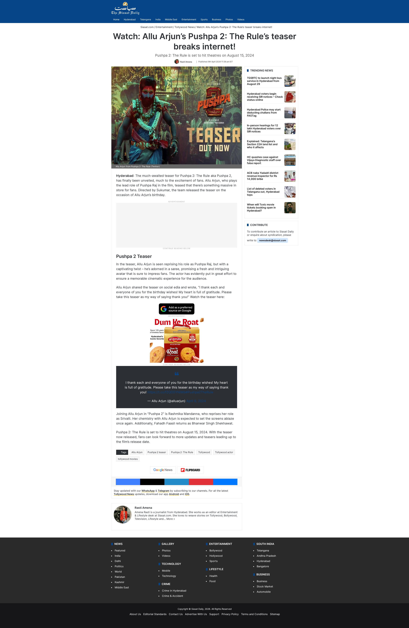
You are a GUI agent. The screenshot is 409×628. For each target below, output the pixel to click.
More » (170, 518)
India (158, 19)
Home (116, 19)
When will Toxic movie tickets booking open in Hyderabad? (261, 207)
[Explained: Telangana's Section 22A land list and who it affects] (290, 144)
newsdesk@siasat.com (272, 240)
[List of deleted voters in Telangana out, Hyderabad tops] (290, 191)
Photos (229, 19)
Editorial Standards (154, 614)
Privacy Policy (230, 614)
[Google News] (163, 470)
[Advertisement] (177, 225)
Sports (204, 19)
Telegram (163, 490)
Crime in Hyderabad (174, 590)
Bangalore (263, 566)
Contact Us (176, 614)
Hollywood (216, 555)
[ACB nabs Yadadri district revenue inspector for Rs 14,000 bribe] (290, 176)
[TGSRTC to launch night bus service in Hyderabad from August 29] (290, 81)
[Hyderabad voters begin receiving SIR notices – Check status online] (290, 96)
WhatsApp (148, 490)
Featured (120, 550)
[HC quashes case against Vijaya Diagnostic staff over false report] (290, 160)
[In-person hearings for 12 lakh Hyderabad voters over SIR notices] (290, 128)
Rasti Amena (186, 61)
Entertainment (189, 19)
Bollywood (215, 550)
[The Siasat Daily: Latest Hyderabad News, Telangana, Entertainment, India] (125, 8)
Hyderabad (130, 19)
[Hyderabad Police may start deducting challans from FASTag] (290, 112)
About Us (135, 614)
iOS (187, 494)
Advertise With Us (196, 614)
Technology (169, 575)
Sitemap (275, 614)
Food (212, 581)
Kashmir (119, 582)
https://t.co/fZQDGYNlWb (166, 392)
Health (213, 575)
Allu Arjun (137, 452)
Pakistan (120, 576)
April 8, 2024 (196, 401)
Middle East (171, 19)
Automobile (264, 591)
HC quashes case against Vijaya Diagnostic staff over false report (264, 160)
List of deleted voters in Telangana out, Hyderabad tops (263, 191)
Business (216, 19)
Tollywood (204, 452)
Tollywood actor (224, 452)
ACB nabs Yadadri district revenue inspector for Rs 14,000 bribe (262, 176)
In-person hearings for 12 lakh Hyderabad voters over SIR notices (264, 128)
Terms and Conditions (254, 614)
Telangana (145, 19)
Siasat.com (147, 27)
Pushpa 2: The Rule (182, 452)
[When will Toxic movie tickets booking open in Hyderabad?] (290, 207)
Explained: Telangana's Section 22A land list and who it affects (262, 144)
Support (214, 614)
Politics (119, 566)
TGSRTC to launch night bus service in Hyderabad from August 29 (264, 81)
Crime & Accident (172, 595)
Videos (240, 19)
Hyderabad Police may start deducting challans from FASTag (264, 112)
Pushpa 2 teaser (157, 452)
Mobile (166, 570)
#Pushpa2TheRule (199, 392)
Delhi (118, 561)
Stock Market (265, 586)
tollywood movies (128, 458)
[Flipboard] (190, 470)
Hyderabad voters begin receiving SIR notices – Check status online (265, 96)
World (118, 571)
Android (174, 494)
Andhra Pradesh (266, 555)
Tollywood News (185, 27)
